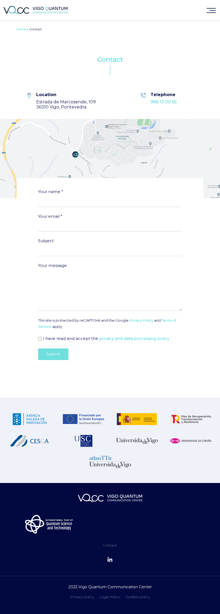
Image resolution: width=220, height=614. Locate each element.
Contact (110, 545)
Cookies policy (138, 596)
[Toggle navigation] (211, 12)
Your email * (50, 216)
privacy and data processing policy (134, 338)
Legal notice (109, 596)
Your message (52, 265)
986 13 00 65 (164, 101)
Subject (46, 240)
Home (21, 29)
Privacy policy (82, 596)
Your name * (50, 191)
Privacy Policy (141, 320)
